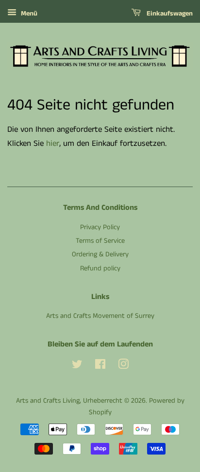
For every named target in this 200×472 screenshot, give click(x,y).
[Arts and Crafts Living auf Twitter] (77, 366)
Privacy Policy (100, 227)
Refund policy (100, 268)
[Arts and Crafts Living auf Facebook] (100, 366)
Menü (28, 13)
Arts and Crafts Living (48, 401)
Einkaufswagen (169, 13)
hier (52, 143)
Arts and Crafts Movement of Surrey (100, 316)
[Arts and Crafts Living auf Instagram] (123, 366)
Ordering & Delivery (100, 254)
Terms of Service (100, 241)
